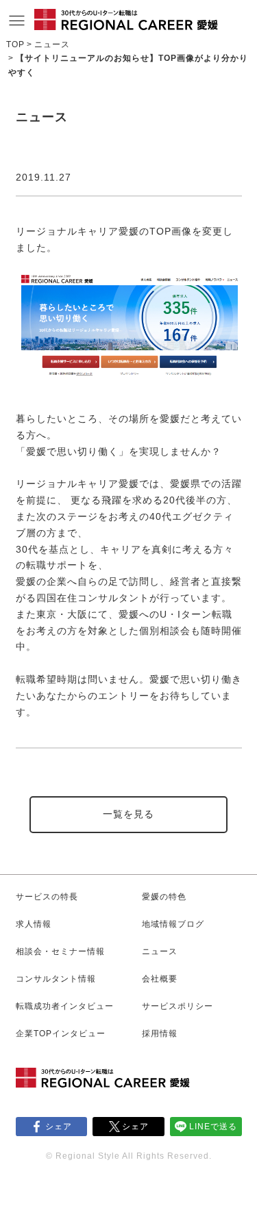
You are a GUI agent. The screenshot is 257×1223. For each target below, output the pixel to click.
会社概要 (160, 979)
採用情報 (160, 1033)
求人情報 (33, 924)
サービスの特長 (47, 897)
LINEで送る (213, 1126)
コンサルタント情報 (56, 979)
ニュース (52, 44)
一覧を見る (128, 813)
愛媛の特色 (164, 897)
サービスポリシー (177, 1006)
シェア (58, 1126)
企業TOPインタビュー (61, 1033)
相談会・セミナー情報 (60, 951)
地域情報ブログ (173, 924)
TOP (15, 44)
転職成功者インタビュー (65, 1006)
